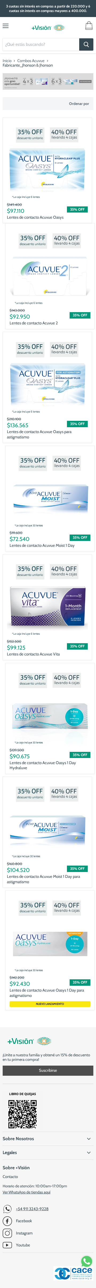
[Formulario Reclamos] (23, 1129)
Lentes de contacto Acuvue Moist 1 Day (42, 545)
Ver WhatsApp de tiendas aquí (26, 1192)
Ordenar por (79, 103)
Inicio (7, 61)
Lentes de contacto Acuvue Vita (33, 654)
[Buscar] (86, 44)
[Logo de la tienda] (48, 28)
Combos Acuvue (31, 61)
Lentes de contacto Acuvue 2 (34, 323)
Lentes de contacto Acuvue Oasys (35, 217)
